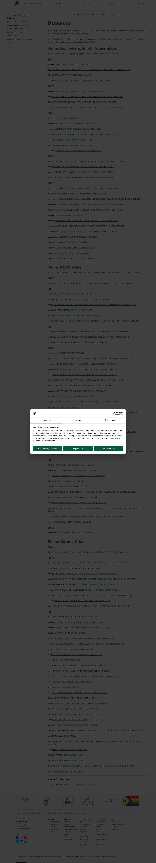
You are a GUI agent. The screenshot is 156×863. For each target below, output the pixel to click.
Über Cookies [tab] (110, 420)
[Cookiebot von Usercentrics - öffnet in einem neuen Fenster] (114, 413)
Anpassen (77, 449)
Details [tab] (78, 420)
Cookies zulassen (108, 449)
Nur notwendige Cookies (47, 449)
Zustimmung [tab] (46, 420)
